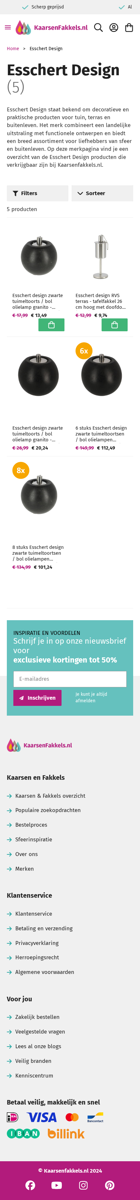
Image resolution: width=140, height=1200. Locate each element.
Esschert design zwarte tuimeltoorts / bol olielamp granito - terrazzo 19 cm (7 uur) (37, 434)
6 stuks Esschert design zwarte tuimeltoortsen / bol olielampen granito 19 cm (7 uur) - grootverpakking (101, 434)
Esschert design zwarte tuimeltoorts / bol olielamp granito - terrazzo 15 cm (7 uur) (37, 301)
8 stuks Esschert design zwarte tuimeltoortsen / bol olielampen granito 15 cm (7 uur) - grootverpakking (38, 553)
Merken (24, 868)
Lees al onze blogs (38, 1046)
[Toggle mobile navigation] (8, 27)
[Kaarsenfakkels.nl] (52, 27)
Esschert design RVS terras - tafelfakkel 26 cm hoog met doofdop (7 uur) (100, 301)
